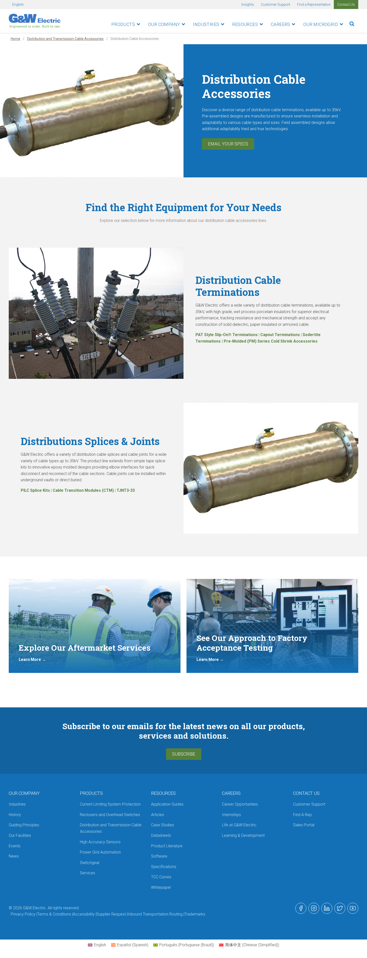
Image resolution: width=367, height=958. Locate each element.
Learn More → (32, 659)
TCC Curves (161, 877)
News (14, 856)
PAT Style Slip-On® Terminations (226, 334)
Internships (231, 814)
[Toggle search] (352, 23)
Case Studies (162, 825)
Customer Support (275, 4)
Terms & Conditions (54, 914)
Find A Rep (302, 814)
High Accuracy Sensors (100, 842)
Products (123, 24)
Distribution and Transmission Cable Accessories (65, 39)
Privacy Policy (23, 914)
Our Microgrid (320, 24)
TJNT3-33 (126, 490)
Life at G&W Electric (239, 825)
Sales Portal (303, 825)
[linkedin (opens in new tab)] (326, 908)
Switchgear (90, 862)
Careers (280, 24)
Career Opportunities (240, 804)
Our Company (164, 24)
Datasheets (161, 835)
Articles (157, 814)
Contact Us (346, 4)
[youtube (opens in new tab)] (352, 908)
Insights (247, 4)
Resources (245, 24)
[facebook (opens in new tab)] (300, 908)
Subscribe (183, 754)
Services (87, 873)
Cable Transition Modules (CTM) (83, 490)
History (15, 814)
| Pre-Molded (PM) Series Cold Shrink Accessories (269, 341)
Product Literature (167, 846)
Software (159, 856)
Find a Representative (313, 4)
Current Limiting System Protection (110, 804)
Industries (206, 24)
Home (15, 39)
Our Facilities (20, 835)
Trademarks (194, 914)
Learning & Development (243, 835)
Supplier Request (111, 914)
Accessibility (84, 914)
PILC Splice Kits (35, 490)
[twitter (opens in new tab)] (339, 908)
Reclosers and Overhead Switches (110, 814)
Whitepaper (161, 887)
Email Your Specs (228, 143)
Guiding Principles (24, 825)
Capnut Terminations (280, 334)
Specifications (163, 866)
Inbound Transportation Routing (155, 914)
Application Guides (167, 804)
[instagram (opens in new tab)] (313, 908)
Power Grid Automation (100, 852)
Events (14, 846)
